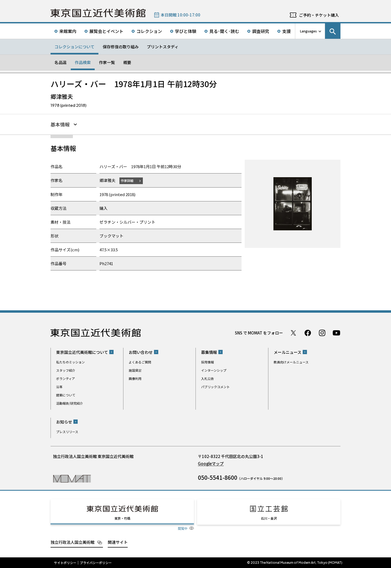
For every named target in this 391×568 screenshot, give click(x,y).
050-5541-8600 (217, 477)
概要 (127, 62)
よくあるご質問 (140, 362)
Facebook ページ (308, 333)
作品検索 (83, 62)
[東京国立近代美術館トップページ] (98, 13)
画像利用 (135, 378)
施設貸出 (135, 370)
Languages (308, 31)
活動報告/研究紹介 (69, 403)
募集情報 (209, 352)
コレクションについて (74, 46)
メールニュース (287, 352)
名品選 (60, 62)
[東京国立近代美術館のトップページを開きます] (72, 478)
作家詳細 (127, 180)
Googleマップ (211, 463)
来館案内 (67, 31)
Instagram (322, 333)
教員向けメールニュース (291, 362)
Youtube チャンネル (336, 333)
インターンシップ (213, 370)
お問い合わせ (141, 352)
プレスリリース (67, 431)
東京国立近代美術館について (82, 352)
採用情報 (207, 362)
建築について (65, 395)
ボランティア (65, 378)
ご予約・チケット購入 (319, 15)
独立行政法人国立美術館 (72, 542)
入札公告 (207, 378)
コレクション (149, 31)
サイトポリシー (65, 563)
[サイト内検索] (332, 31)
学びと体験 (185, 31)
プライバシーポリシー (96, 563)
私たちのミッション (70, 362)
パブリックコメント (215, 386)
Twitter (293, 333)
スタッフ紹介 (65, 370)
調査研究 (260, 31)
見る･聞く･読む (224, 31)
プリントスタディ (162, 46)
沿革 (59, 386)
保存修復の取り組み (121, 46)
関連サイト (118, 542)
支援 (286, 31)
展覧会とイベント (106, 31)
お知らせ (64, 422)
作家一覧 (107, 62)
